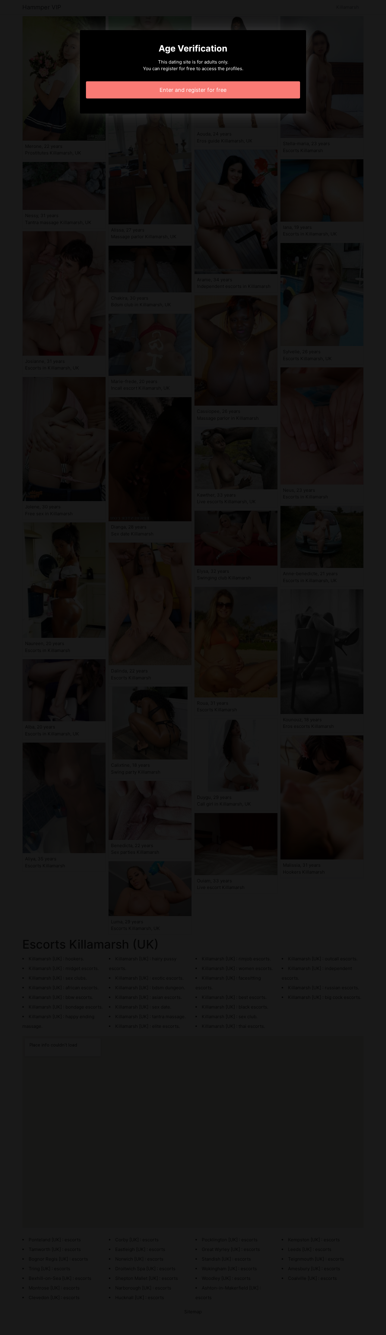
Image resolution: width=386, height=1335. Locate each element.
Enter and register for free (193, 90)
